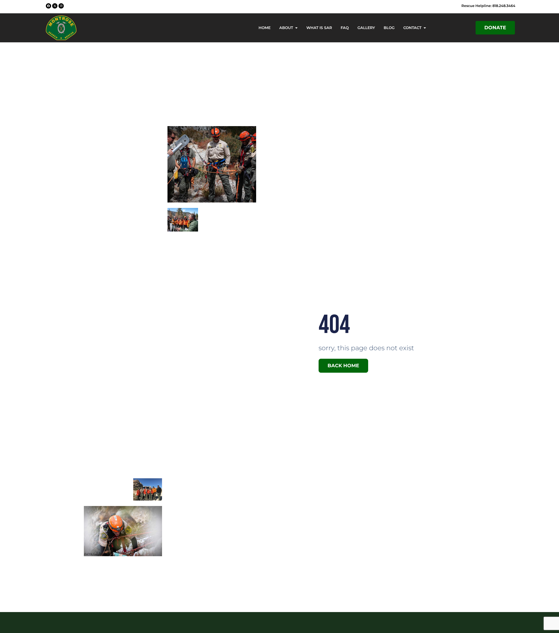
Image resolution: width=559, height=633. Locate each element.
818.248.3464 (503, 6)
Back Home (343, 366)
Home (265, 28)
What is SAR (319, 28)
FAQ (345, 28)
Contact (412, 28)
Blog (389, 28)
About (286, 28)
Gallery (366, 28)
